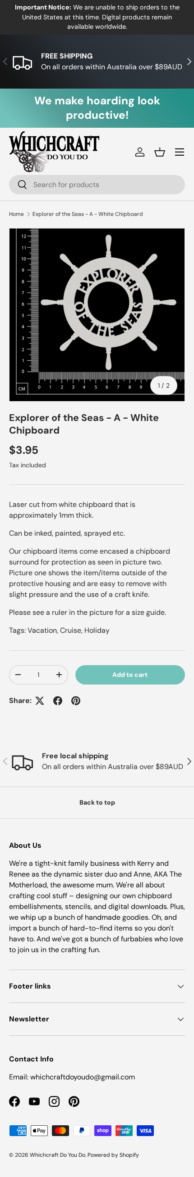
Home (16, 214)
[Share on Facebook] (58, 701)
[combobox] (97, 184)
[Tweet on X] (40, 701)
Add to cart (130, 675)
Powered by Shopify (113, 1155)
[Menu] (179, 152)
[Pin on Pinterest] (76, 701)
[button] (160, 152)
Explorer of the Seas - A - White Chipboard (87, 214)
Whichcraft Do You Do (57, 1155)
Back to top (97, 802)
